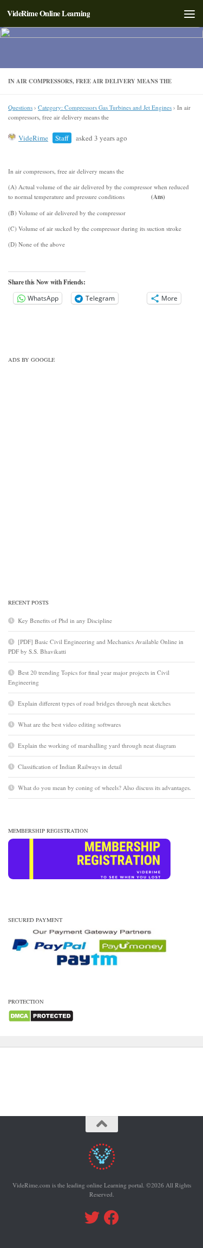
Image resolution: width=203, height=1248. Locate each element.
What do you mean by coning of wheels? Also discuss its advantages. (104, 788)
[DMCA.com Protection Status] (41, 1020)
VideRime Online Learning (48, 13)
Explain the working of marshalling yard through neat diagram (97, 745)
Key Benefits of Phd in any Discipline (65, 620)
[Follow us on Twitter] (92, 1217)
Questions (20, 107)
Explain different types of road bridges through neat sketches (94, 703)
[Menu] (189, 13)
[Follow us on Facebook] (111, 1217)
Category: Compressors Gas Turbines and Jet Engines (105, 107)
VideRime (33, 138)
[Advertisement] (101, 469)
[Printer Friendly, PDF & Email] (149, 160)
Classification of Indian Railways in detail (70, 766)
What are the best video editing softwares (69, 724)
